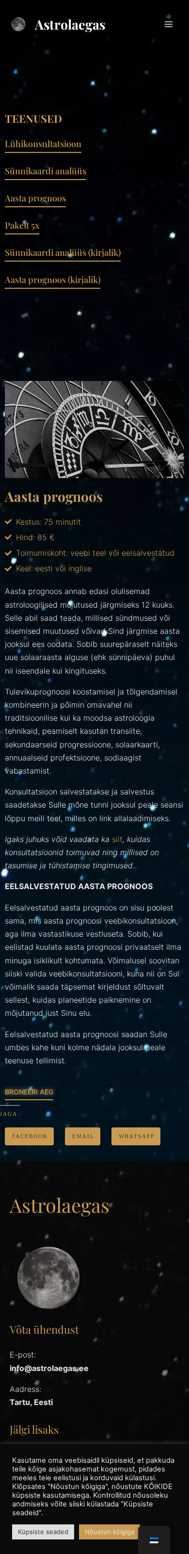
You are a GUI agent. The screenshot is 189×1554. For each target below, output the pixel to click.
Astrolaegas (70, 24)
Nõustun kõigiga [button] (109, 1532)
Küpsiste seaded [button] (43, 1532)
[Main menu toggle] (168, 24)
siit (117, 839)
